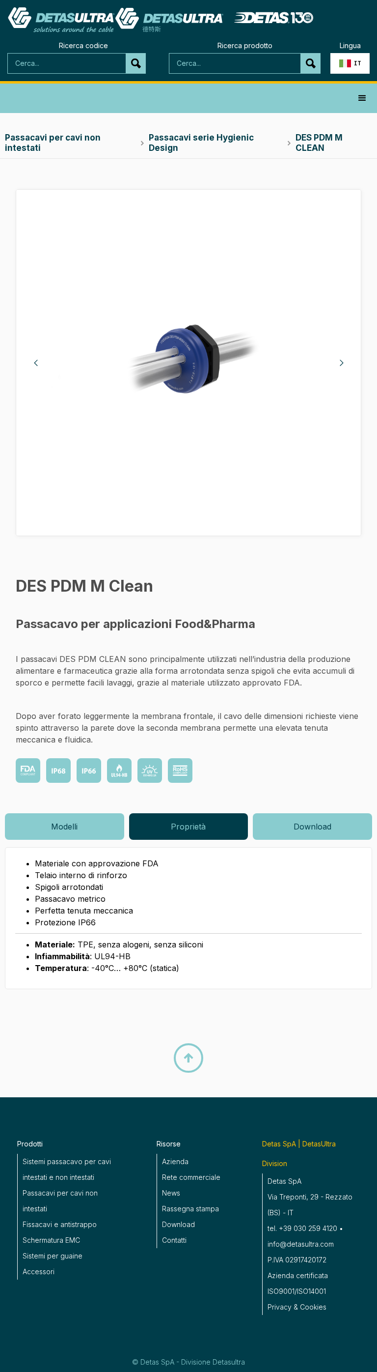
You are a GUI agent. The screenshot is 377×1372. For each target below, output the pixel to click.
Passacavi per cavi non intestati (60, 1201)
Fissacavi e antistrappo (60, 1224)
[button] (350, 63)
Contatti (174, 1240)
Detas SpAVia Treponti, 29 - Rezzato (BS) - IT (310, 1197)
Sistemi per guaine (52, 1256)
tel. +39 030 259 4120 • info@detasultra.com (305, 1236)
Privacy (280, 1307)
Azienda (175, 1161)
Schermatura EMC (51, 1240)
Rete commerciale (191, 1177)
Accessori (38, 1271)
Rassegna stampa (190, 1208)
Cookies (313, 1307)
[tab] (64, 826)
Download (178, 1224)
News (171, 1193)
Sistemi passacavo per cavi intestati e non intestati (67, 1169)
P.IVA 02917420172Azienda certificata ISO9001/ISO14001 (298, 1275)
